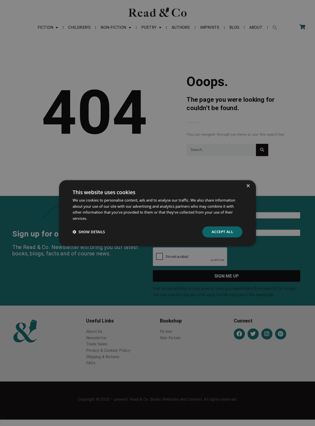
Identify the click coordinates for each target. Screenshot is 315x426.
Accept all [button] (222, 231)
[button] (89, 232)
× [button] (248, 186)
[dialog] (157, 213)
